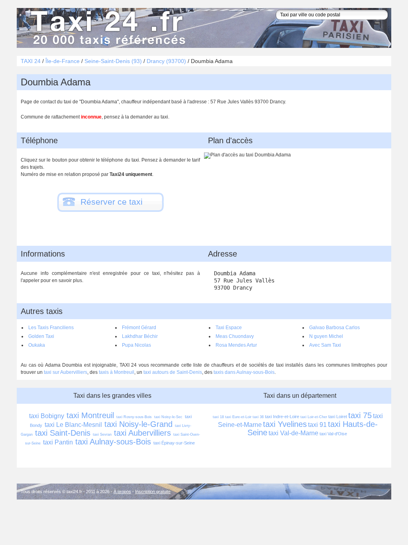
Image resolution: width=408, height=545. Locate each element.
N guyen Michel (326, 336)
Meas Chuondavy (235, 336)
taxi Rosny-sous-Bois (134, 417)
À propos (122, 491)
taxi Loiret (337, 416)
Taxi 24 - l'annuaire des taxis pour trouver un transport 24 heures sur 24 (106, 28)
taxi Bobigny (46, 416)
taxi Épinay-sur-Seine (174, 442)
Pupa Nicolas (136, 345)
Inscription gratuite (153, 491)
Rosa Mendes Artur (236, 345)
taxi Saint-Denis (62, 432)
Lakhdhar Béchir (140, 336)
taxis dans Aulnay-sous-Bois (244, 372)
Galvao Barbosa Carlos (334, 327)
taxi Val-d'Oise (333, 433)
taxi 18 (218, 417)
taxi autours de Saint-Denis (172, 372)
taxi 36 (258, 417)
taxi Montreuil (90, 415)
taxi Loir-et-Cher (313, 417)
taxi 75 (360, 415)
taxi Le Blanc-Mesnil (73, 424)
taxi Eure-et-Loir (238, 417)
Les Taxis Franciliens (51, 327)
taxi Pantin (58, 442)
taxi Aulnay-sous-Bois (113, 441)
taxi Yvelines (285, 424)
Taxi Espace (229, 327)
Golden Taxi (41, 336)
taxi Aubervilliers (142, 432)
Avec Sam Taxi (325, 345)
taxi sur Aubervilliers (65, 372)
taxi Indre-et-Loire (282, 416)
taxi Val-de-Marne (293, 433)
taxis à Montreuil (116, 372)
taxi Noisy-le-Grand (138, 424)
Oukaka (36, 345)
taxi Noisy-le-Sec (168, 417)
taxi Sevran (102, 434)
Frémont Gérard (139, 327)
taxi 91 (317, 424)
